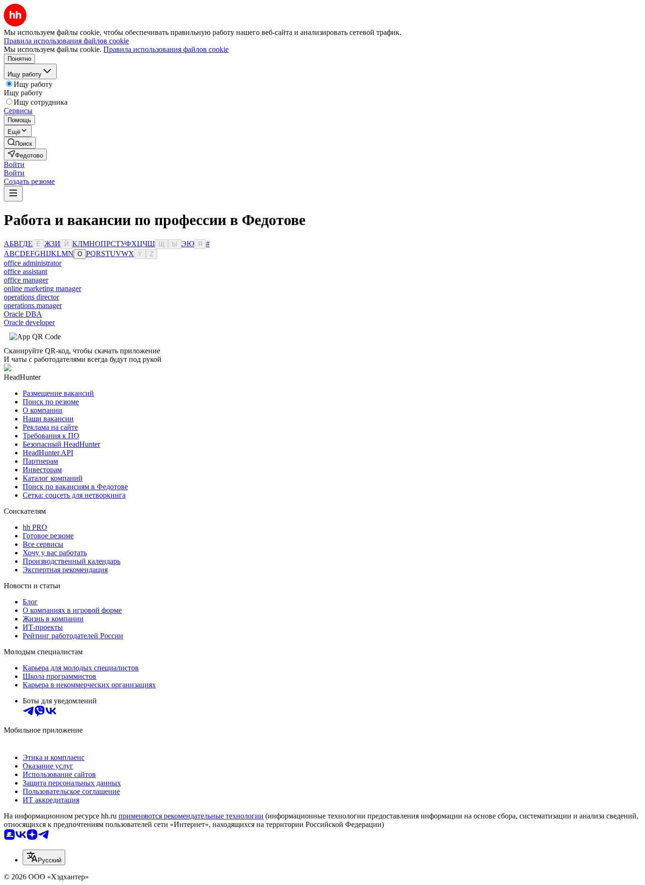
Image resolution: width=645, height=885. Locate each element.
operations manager (33, 305)
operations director (31, 297)
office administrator (32, 263)
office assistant (25, 271)
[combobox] (44, 857)
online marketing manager (42, 288)
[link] (20, 143)
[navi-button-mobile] (13, 193)
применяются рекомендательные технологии (191, 816)
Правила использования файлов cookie (166, 49)
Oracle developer (29, 322)
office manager (26, 280)
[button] (14, 164)
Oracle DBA (23, 314)
